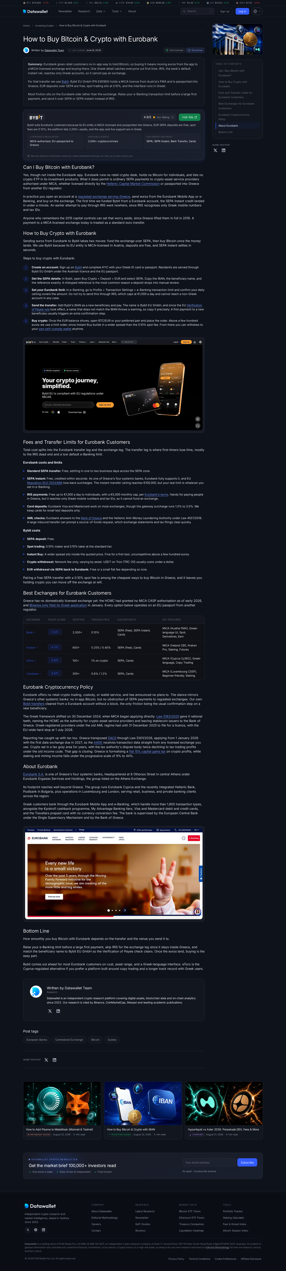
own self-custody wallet (55, 329)
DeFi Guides (142, 1224)
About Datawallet (101, 1211)
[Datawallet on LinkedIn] (43, 1230)
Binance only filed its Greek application (58, 605)
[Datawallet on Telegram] (35, 1230)
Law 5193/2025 (167, 716)
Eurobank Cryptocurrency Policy (234, 117)
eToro (29, 660)
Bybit (65, 81)
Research (84, 11)
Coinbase (32, 673)
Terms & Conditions (199, 1258)
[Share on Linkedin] (54, 1060)
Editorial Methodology (104, 1217)
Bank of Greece (91, 518)
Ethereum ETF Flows (191, 1217)
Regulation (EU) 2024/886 (44, 483)
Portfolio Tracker (233, 1211)
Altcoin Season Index (235, 1230)
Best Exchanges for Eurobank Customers (236, 106)
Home (26, 25)
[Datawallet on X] (28, 1230)
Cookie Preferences (225, 1258)
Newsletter (65, 11)
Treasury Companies (191, 1224)
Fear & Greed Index (234, 1224)
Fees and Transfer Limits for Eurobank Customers (235, 95)
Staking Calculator (233, 1217)
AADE (98, 742)
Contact (96, 1230)
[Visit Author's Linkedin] (58, 1011)
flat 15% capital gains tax (147, 751)
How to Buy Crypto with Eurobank (233, 84)
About (132, 11)
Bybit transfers (33, 704)
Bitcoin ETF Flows (190, 1211)
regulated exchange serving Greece (104, 196)
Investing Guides (44, 25)
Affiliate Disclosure (251, 1258)
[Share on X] (46, 1060)
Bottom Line (225, 132)
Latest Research (145, 1211)
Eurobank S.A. (33, 774)
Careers (96, 1224)
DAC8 (112, 738)
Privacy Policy (176, 1258)
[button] (257, 11)
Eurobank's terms (156, 494)
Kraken (30, 647)
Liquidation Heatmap (191, 1230)
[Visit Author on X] (50, 1011)
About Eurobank (228, 125)
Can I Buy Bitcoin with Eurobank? (231, 73)
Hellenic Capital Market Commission (133, 184)
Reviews (140, 1230)
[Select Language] (257, 11)
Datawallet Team (54, 50)
